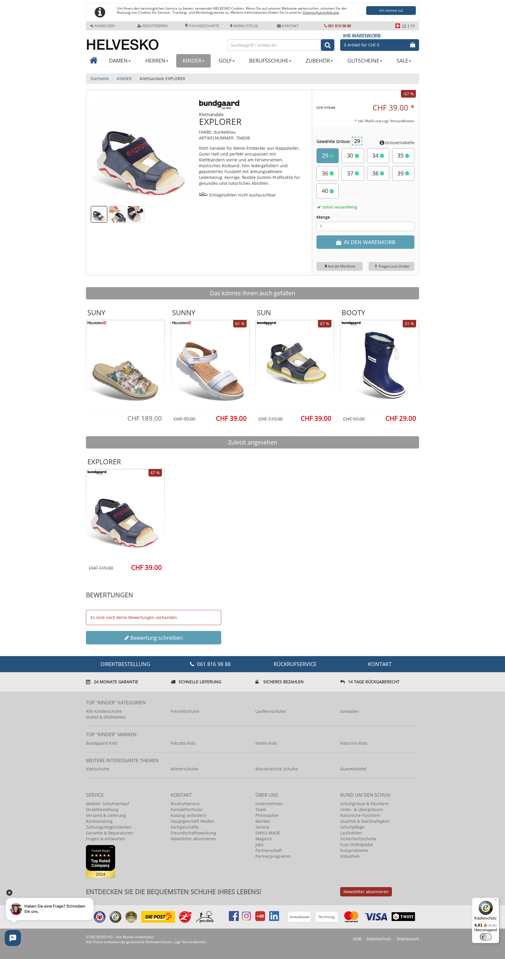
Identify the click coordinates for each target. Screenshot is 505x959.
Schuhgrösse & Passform (364, 803)
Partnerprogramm (273, 856)
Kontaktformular (187, 809)
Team (260, 809)
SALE (402, 60)
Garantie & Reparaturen (109, 833)
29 (326, 155)
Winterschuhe (184, 769)
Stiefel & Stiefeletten (106, 717)
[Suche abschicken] (327, 45)
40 (326, 191)
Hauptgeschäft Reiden (192, 821)
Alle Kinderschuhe (104, 711)
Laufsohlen (351, 833)
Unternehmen (269, 803)
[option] (125, 365)
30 (351, 155)
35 (401, 155)
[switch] (486, 936)
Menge (323, 217)
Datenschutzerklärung (321, 12)
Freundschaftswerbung (193, 833)
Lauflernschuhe (270, 711)
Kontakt (290, 25)
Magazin (263, 838)
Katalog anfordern (188, 815)
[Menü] (495, 901)
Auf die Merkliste (341, 266)
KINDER (192, 60)
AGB (357, 938)
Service (262, 827)
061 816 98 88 (339, 25)
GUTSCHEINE (363, 60)
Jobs (259, 844)
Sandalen (349, 711)
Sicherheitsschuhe (358, 838)
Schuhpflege (352, 827)
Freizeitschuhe (185, 711)
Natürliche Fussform (360, 815)
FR (412, 25)
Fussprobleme (354, 850)
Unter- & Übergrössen (361, 809)
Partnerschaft (268, 850)
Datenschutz (379, 938)
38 (376, 173)
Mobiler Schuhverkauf (107, 803)
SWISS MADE (267, 833)
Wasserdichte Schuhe (276, 769)
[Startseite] (153, 42)
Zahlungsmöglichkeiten (109, 827)
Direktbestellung (102, 809)
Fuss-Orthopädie (356, 844)
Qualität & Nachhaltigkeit (365, 821)
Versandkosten (402, 120)
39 (401, 173)
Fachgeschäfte (203, 25)
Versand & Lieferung (106, 815)
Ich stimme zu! (391, 10)
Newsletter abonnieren (193, 838)
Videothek (349, 856)
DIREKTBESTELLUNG (125, 663)
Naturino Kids (353, 743)
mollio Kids (266, 743)
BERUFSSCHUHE (268, 60)
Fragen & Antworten (105, 838)
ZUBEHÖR (318, 60)
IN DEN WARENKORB (368, 242)
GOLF (225, 60)
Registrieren (155, 25)
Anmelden (104, 25)
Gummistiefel (353, 769)
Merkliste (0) (245, 25)
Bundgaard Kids (101, 743)
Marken (262, 821)
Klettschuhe (97, 769)
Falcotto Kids (183, 743)
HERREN (155, 60)
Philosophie (266, 815)
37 (351, 173)
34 (376, 155)
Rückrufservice (295, 663)
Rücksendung (99, 821)
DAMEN (118, 60)
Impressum (408, 938)
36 (326, 173)
